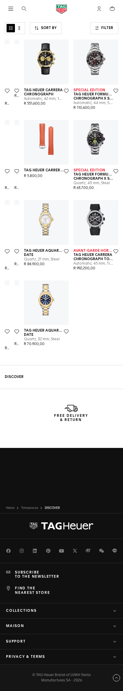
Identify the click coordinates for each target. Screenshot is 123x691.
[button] (99, 8)
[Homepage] (61, 9)
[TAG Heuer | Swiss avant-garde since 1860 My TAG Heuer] (61, 526)
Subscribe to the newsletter (37, 575)
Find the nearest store (32, 590)
